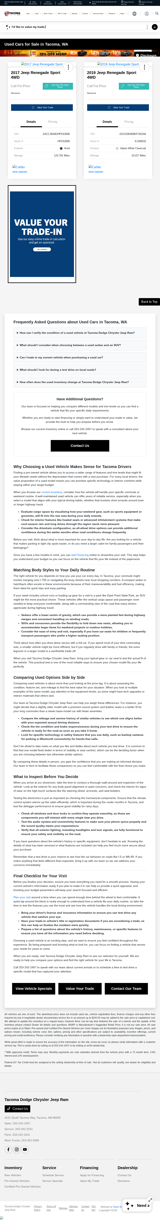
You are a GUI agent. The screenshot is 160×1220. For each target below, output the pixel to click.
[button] (68, 67)
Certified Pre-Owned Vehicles (22, 1186)
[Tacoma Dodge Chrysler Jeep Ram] (12, 13)
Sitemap (63, 1208)
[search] (157, 13)
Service (49, 1168)
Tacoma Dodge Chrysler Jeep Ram (17, 1208)
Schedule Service (53, 1175)
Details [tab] (31, 121)
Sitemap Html (73, 1208)
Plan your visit (22, 897)
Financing (89, 1168)
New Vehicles (12, 1175)
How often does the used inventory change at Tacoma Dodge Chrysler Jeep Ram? (74, 382)
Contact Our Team (126, 989)
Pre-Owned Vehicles (16, 1180)
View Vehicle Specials (34, 989)
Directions (124, 1180)
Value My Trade (89, 1180)
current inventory (51, 492)
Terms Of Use (51, 1208)
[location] (90, 3)
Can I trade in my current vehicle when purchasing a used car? (61, 357)
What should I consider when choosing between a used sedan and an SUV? (70, 345)
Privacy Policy (38, 1208)
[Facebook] (8, 1149)
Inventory (13, 1168)
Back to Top (149, 301)
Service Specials (52, 1180)
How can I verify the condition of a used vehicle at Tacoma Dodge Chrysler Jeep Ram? (77, 332)
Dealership (128, 1168)
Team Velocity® (121, 1207)
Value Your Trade (45, 107)
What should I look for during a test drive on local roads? (58, 369)
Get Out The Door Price (60, 86)
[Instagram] (16, 1149)
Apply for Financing (92, 1175)
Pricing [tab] (52, 121)
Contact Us (80, 446)
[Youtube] (25, 1149)
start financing (80, 554)
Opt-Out (94, 1208)
